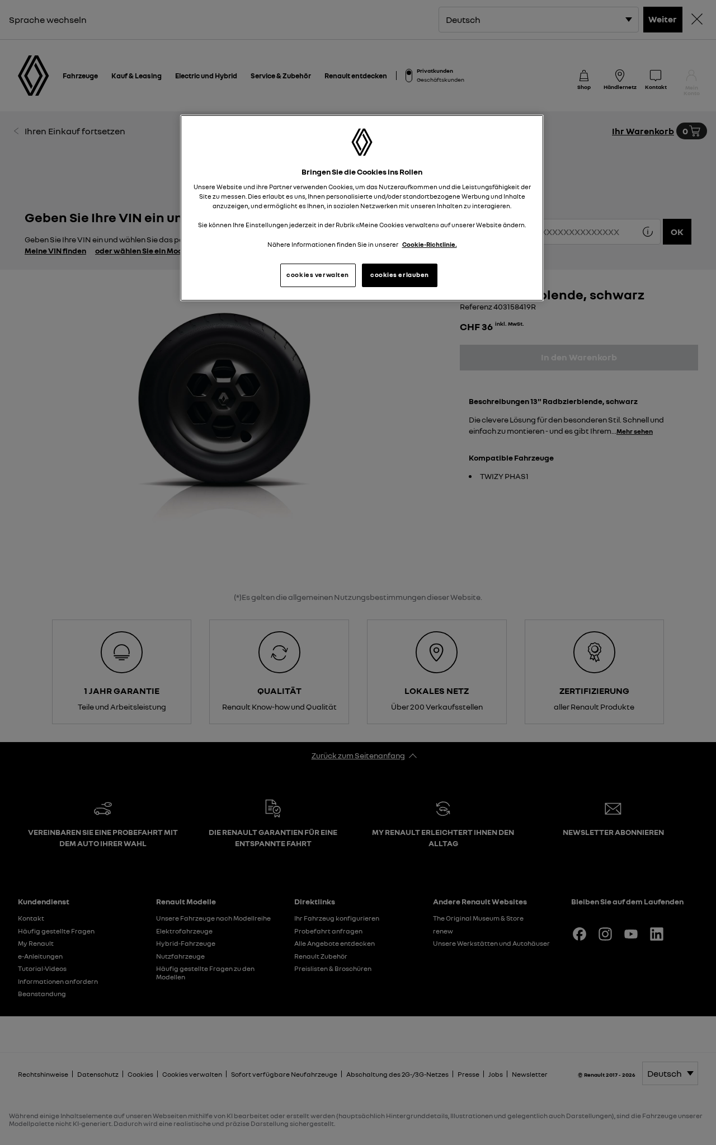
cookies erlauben (399, 275)
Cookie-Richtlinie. (429, 244)
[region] (362, 208)
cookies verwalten (317, 275)
